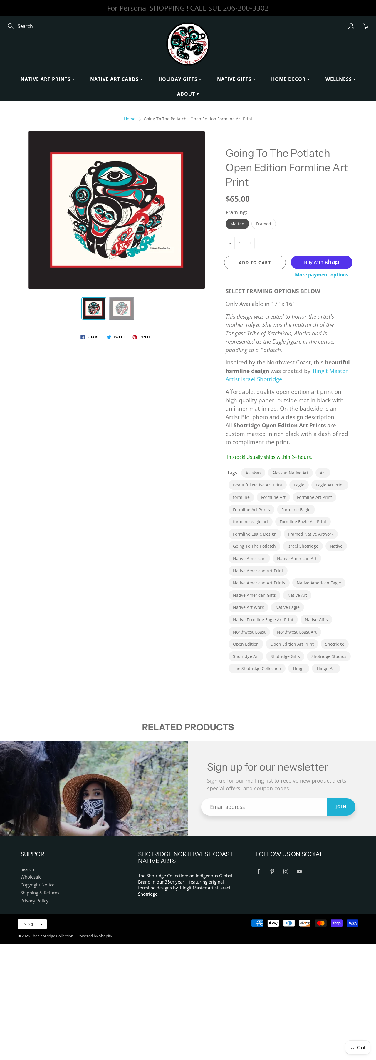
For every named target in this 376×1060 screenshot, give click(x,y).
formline (241, 497)
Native (336, 546)
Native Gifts (235, 79)
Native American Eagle (319, 583)
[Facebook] (259, 871)
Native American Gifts (254, 595)
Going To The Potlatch (254, 546)
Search (27, 869)
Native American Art (297, 558)
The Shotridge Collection (257, 668)
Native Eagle (287, 607)
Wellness (339, 79)
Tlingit (299, 668)
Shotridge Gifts (285, 656)
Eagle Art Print (330, 485)
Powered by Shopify (94, 936)
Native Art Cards (115, 79)
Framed (263, 223)
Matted (237, 223)
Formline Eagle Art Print (303, 521)
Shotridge (334, 644)
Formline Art (273, 497)
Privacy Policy (34, 901)
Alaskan (253, 473)
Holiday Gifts (178, 79)
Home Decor (289, 79)
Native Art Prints (46, 79)
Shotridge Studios (328, 656)
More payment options (321, 274)
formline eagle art (250, 521)
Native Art (297, 595)
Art (323, 473)
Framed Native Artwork (310, 534)
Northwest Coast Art (297, 632)
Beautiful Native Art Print (257, 485)
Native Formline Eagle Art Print (263, 619)
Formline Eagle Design (255, 534)
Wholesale (31, 877)
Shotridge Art (246, 656)
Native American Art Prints (259, 583)
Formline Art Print (314, 497)
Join (341, 806)
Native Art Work (248, 607)
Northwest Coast (249, 632)
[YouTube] (299, 871)
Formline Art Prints (251, 509)
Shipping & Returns (40, 893)
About (187, 94)
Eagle (299, 485)
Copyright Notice (37, 885)
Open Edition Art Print (292, 644)
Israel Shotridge (302, 546)
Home (129, 118)
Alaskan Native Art (290, 473)
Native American (249, 558)
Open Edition (246, 644)
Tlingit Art (326, 668)
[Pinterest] (272, 871)
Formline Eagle (295, 509)
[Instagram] (286, 871)
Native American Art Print (258, 571)
